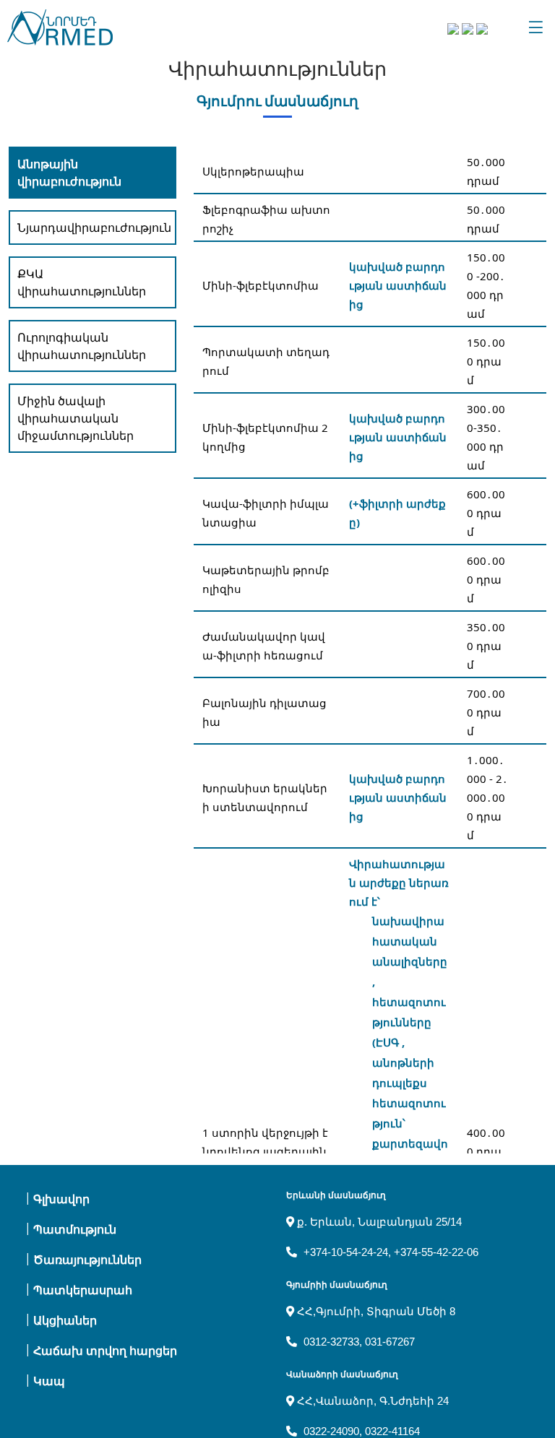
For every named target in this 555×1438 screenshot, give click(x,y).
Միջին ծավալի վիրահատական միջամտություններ (75, 418)
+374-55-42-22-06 (436, 1252)
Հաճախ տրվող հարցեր (105, 1351)
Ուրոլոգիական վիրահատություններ (81, 346)
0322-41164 (392, 1431)
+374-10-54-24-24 (346, 1252)
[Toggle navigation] (535, 27)
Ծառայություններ (87, 1260)
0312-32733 (331, 1341)
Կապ (49, 1381)
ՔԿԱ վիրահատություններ (81, 282)
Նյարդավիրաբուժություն (94, 227)
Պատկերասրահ (82, 1290)
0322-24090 (331, 1431)
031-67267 (390, 1341)
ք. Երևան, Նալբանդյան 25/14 (378, 1222)
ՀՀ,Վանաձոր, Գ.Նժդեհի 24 (371, 1401)
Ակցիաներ (65, 1320)
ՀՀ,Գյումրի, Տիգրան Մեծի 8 (374, 1311)
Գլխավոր (61, 1199)
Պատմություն (74, 1229)
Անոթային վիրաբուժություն (69, 172)
